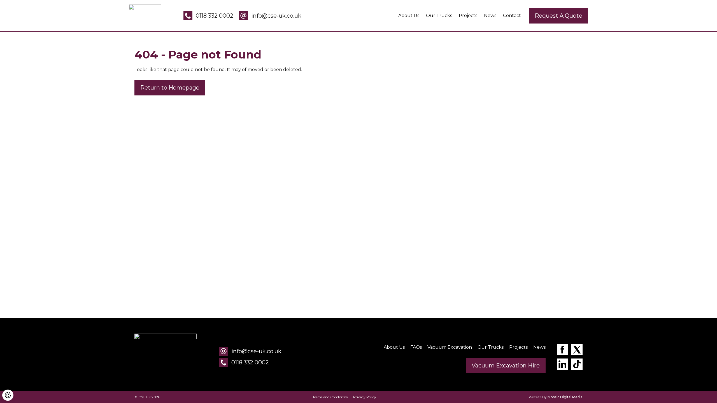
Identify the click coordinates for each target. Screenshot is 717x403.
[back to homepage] (165, 357)
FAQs (416, 347)
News (490, 15)
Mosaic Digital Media (565, 397)
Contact (512, 15)
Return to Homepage (169, 87)
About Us (408, 15)
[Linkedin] (562, 365)
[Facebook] (562, 350)
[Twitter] (577, 350)
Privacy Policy (364, 397)
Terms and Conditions (330, 397)
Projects (468, 15)
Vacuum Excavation (449, 347)
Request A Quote (558, 15)
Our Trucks (439, 15)
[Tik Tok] (577, 365)
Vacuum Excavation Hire (506, 365)
